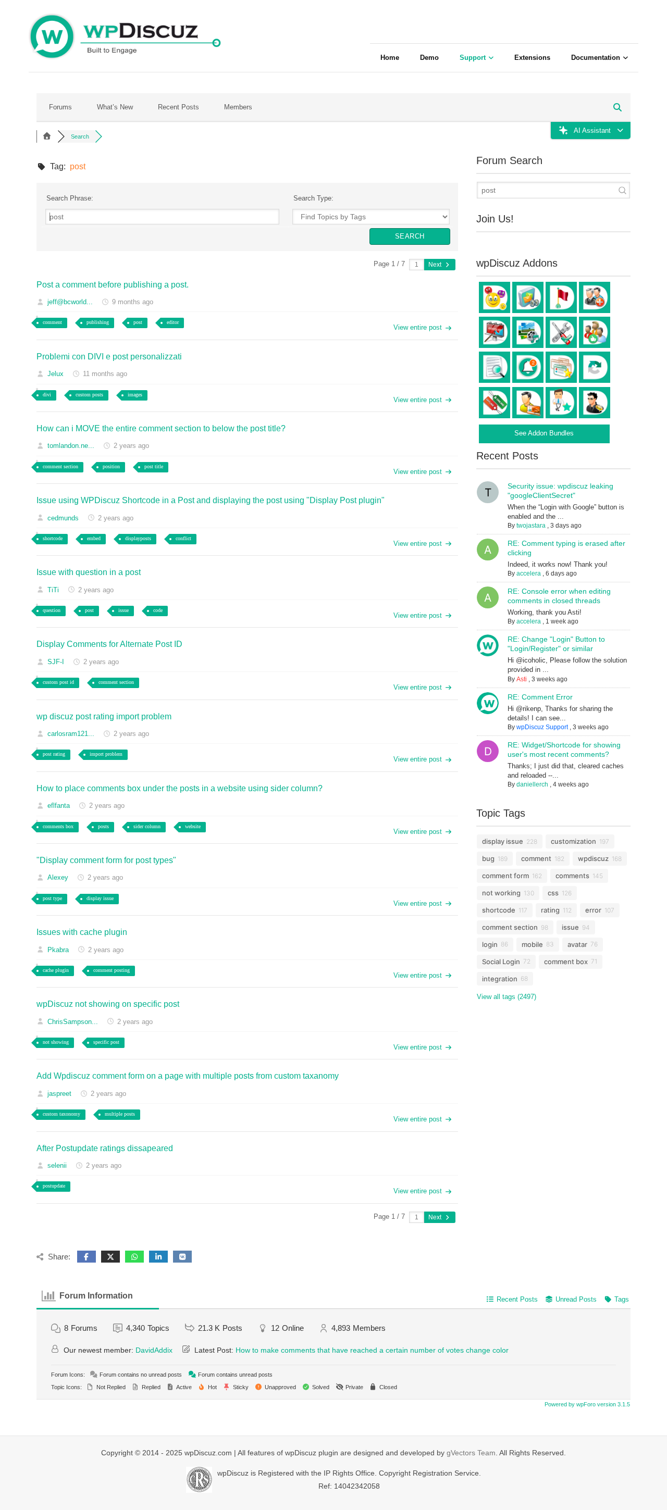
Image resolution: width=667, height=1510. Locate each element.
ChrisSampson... (72, 1022)
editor (173, 322)
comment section (60, 466)
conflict (183, 538)
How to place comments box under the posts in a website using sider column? (179, 788)
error (593, 910)
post (137, 322)
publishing (98, 322)
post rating (54, 754)
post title (153, 466)
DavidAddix (153, 1350)
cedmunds (63, 518)
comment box (566, 961)
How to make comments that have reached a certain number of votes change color (372, 1350)
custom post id (58, 682)
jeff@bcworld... (70, 302)
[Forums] (47, 136)
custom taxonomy (61, 1114)
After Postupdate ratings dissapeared (104, 1148)
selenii (57, 1165)
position (111, 466)
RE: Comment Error (540, 697)
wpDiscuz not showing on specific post (107, 1004)
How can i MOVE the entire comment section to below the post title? (161, 428)
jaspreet (59, 1093)
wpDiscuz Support (542, 727)
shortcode (53, 538)
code (158, 610)
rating (550, 910)
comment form (505, 875)
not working (501, 893)
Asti (521, 679)
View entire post (417, 327)
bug (488, 858)
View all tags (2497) (506, 997)
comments (572, 875)
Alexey (57, 877)
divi (47, 394)
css (553, 893)
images (135, 394)
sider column (146, 826)
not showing (56, 1042)
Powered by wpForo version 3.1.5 (586, 1404)
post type (52, 898)
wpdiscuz (593, 858)
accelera (528, 573)
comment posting (111, 970)
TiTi (53, 590)
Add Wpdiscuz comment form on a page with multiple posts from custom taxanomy (187, 1075)
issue (123, 610)
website (193, 826)
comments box (58, 826)
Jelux (55, 374)
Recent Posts (178, 107)
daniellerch (532, 784)
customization (573, 841)
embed (94, 538)
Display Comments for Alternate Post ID (109, 644)
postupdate (54, 1186)
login (490, 944)
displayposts (138, 538)
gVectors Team (471, 1453)
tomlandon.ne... (70, 446)
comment (52, 322)
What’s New (115, 107)
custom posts (89, 394)
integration (499, 979)
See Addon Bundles (544, 433)
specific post (106, 1042)
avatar (577, 944)
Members (238, 107)
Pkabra (58, 950)
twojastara (531, 525)
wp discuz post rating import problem (103, 716)
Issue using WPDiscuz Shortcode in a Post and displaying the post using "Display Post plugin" (210, 500)
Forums (60, 107)
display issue (100, 898)
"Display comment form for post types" (106, 860)
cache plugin (56, 970)
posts (103, 826)
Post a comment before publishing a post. (112, 284)
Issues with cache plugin (81, 932)
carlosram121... (70, 734)
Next (435, 264)
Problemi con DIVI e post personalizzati (109, 356)
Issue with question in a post (88, 572)
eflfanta (58, 805)
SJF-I (55, 662)
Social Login (501, 961)
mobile (532, 944)
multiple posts (120, 1114)
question (51, 610)
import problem (106, 754)
